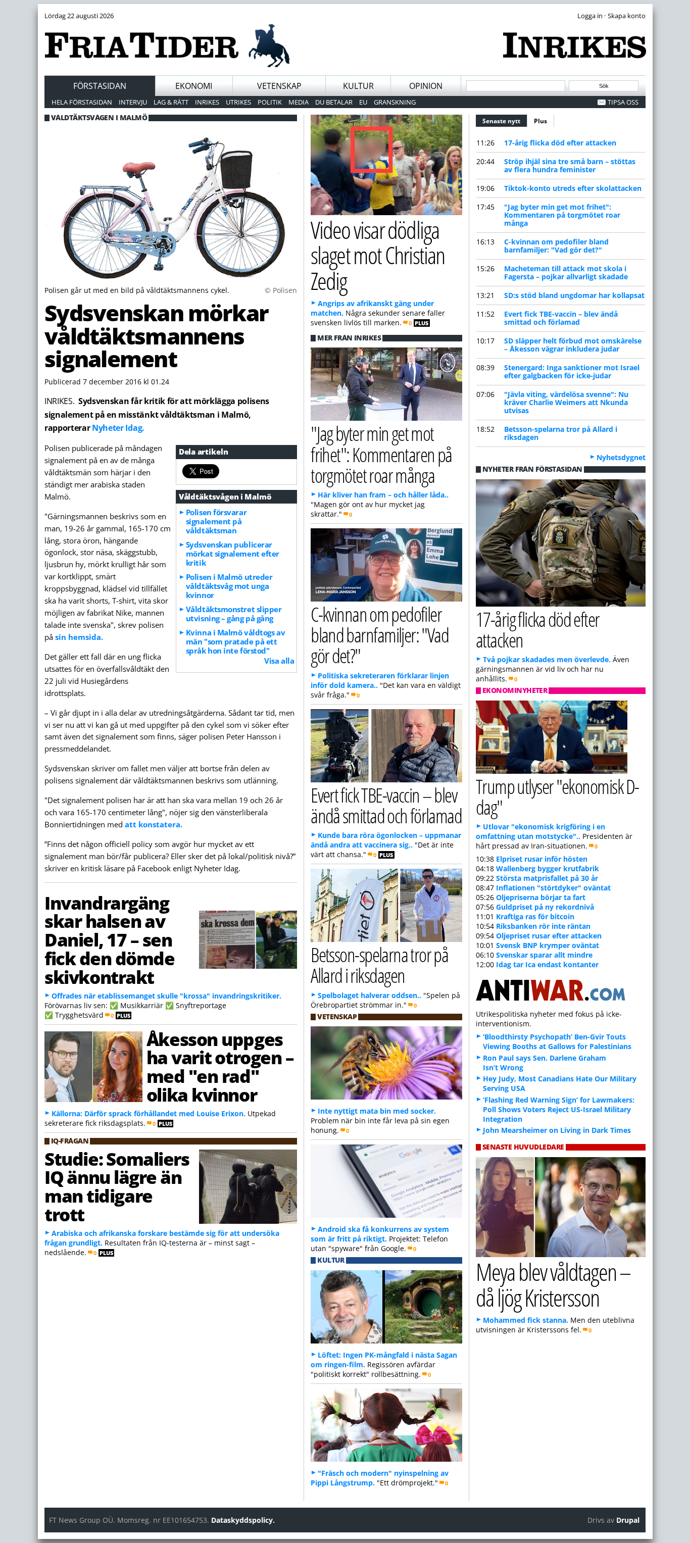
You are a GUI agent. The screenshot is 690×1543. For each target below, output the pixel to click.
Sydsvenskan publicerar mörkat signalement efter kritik (232, 553)
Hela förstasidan (82, 102)
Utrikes (238, 102)
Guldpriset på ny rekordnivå (545, 907)
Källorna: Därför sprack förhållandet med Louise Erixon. (148, 1113)
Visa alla (279, 661)
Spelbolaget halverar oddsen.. (369, 995)
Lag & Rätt (171, 102)
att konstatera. (153, 824)
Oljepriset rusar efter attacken (549, 935)
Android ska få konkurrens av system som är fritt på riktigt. (380, 1233)
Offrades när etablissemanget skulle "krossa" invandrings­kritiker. (166, 996)
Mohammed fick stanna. (525, 1320)
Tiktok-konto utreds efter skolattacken (573, 188)
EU (363, 102)
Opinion (425, 85)
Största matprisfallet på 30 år (547, 878)
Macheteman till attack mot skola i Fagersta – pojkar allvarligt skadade (566, 272)
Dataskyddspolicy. (243, 1520)
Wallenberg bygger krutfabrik (547, 868)
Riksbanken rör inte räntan (543, 926)
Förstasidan (99, 85)
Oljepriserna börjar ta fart (540, 897)
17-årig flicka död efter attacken (560, 142)
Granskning (395, 102)
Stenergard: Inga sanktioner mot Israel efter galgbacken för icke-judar (571, 371)
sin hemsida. (79, 637)
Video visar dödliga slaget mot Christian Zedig (378, 255)
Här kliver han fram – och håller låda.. (383, 495)
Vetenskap (279, 85)
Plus (540, 121)
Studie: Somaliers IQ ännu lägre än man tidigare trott (116, 1186)
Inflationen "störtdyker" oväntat (553, 887)
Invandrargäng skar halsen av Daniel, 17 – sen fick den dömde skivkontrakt (109, 939)
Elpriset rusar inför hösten (541, 859)
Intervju (133, 102)
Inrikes (207, 102)
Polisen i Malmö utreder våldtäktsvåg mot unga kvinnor (229, 586)
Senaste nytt (504, 121)
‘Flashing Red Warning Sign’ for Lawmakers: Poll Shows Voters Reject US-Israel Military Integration (558, 1109)
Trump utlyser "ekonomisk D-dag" (557, 796)
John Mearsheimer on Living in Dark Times (557, 1130)
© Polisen (281, 290)
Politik (270, 102)
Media (298, 102)
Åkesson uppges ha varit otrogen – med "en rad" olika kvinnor (219, 1067)
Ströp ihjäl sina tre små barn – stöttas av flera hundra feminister (569, 165)
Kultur (358, 85)
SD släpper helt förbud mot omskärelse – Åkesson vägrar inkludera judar (573, 345)
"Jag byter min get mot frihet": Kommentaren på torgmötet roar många (562, 215)
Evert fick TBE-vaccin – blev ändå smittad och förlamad (561, 318)
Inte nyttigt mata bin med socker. (377, 1111)
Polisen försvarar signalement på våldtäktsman (216, 521)
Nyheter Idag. (118, 427)
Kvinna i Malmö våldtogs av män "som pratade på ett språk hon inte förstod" (235, 641)
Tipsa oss (623, 102)
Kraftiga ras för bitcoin (535, 916)
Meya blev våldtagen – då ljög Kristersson (553, 1284)
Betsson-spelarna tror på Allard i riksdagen (560, 433)
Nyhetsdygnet (621, 457)
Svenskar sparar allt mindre (544, 955)
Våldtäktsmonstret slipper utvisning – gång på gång (234, 613)
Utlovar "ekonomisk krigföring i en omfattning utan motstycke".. (540, 831)
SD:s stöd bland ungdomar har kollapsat (574, 295)
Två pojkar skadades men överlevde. (547, 659)
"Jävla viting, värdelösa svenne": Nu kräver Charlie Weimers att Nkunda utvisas (566, 402)
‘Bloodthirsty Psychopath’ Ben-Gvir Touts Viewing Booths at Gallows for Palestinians (557, 1041)
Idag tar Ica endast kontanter (547, 964)
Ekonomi (193, 85)
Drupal (627, 1520)
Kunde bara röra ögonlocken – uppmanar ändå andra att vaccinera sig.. (386, 840)
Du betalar (334, 102)
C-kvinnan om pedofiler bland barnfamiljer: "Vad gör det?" (556, 246)
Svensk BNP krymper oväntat (547, 945)
